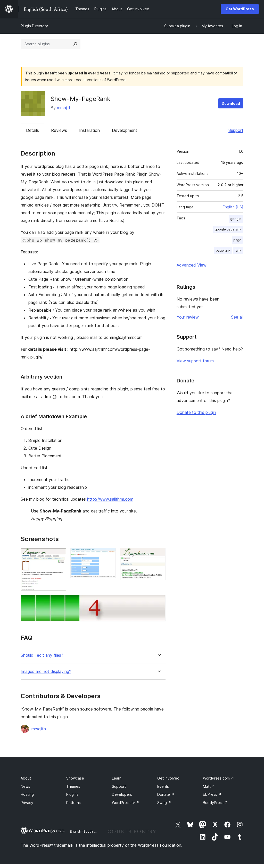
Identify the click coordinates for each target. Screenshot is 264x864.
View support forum (195, 360)
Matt (209, 786)
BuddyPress (215, 802)
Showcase (75, 778)
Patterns (73, 802)
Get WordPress (240, 9)
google (235, 219)
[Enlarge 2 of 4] (108, 555)
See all (237, 317)
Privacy (27, 802)
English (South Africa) (87, 831)
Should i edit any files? (42, 655)
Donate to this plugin (196, 412)
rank (238, 250)
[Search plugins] (75, 44)
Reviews (59, 130)
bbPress (212, 794)
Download (231, 103)
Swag (164, 802)
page (237, 240)
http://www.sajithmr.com (110, 499)
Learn (116, 778)
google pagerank (228, 229)
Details (32, 130)
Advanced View (192, 265)
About (26, 778)
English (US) (233, 207)
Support (235, 130)
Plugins (72, 794)
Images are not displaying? (46, 671)
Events (163, 786)
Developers (122, 794)
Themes (73, 786)
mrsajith (64, 107)
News (25, 786)
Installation (89, 130)
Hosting (27, 794)
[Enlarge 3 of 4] (158, 555)
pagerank (223, 250)
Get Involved (168, 778)
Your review (188, 317)
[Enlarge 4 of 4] (158, 601)
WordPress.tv (125, 802)
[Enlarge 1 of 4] (59, 555)
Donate (165, 794)
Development (124, 130)
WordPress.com (218, 778)
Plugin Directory (34, 26)
